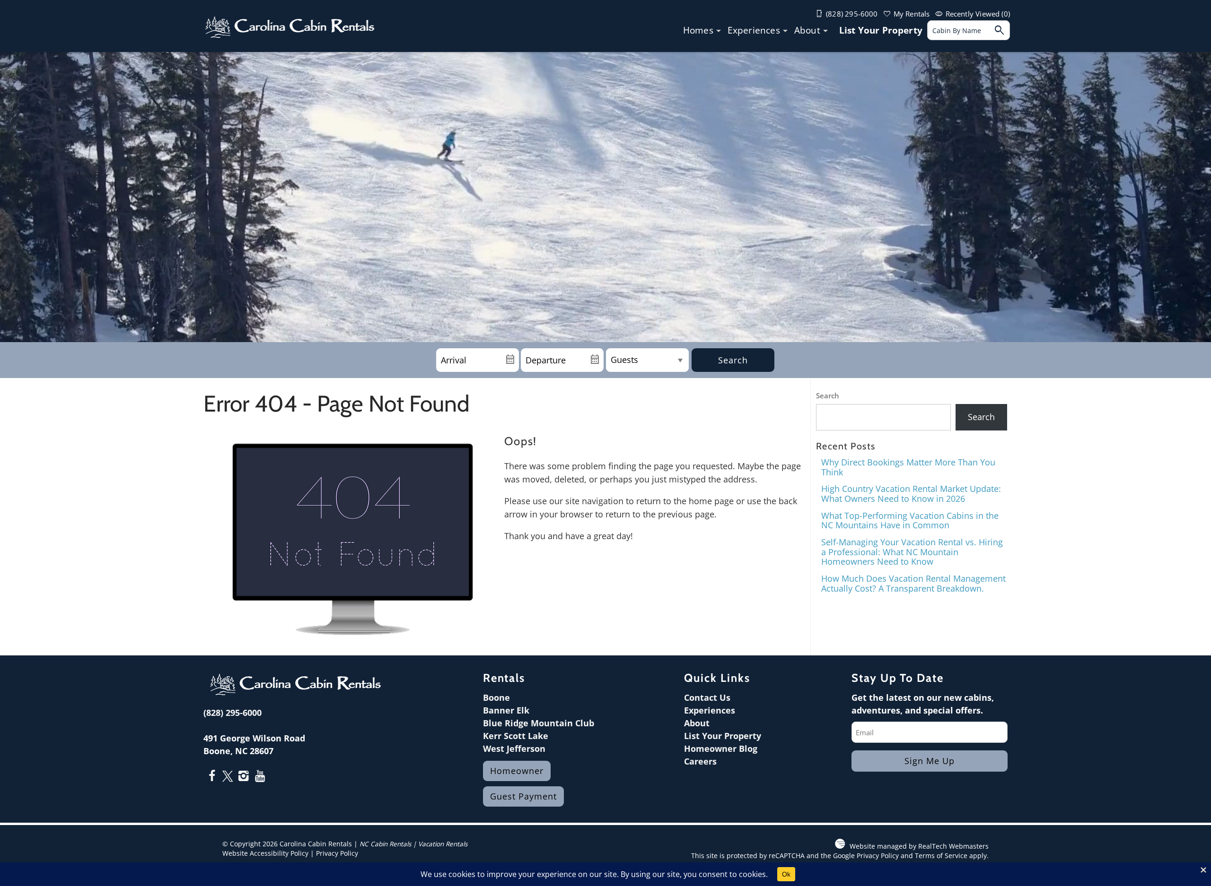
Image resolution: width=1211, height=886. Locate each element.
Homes (698, 30)
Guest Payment (523, 796)
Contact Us (707, 697)
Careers (700, 761)
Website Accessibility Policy (265, 853)
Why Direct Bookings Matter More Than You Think (908, 467)
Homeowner (517, 770)
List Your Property (880, 30)
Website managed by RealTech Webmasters (919, 846)
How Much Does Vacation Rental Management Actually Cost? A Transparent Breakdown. (913, 583)
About (807, 30)
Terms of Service (941, 856)
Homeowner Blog (720, 748)
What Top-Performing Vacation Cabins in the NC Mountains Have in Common (910, 520)
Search (733, 360)
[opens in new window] (211, 777)
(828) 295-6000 (232, 712)
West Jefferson (514, 748)
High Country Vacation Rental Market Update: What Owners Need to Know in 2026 (911, 493)
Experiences (754, 30)
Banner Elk (506, 710)
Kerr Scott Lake (515, 735)
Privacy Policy (337, 853)
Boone (496, 697)
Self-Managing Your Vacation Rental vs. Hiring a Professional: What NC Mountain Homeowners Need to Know (912, 551)
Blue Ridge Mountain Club (538, 723)
